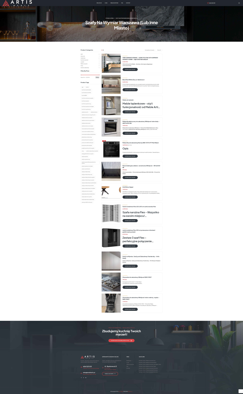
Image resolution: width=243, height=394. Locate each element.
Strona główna (110, 18)
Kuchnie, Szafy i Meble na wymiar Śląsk (147, 366)
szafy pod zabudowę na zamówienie (89, 182)
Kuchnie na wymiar (84, 59)
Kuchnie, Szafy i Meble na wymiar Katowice (148, 368)
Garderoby (83, 58)
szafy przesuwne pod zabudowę (88, 193)
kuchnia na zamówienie (86, 89)
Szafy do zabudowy (85, 67)
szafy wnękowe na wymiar (87, 196)
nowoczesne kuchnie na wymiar (88, 128)
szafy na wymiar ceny (86, 159)
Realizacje (128, 360)
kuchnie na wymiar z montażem (88, 106)
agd (82, 87)
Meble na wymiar (84, 63)
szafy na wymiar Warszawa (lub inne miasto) (88, 163)
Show (158, 50)
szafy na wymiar (85, 156)
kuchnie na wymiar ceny (86, 103)
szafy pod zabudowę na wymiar (88, 180)
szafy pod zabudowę (86, 171)
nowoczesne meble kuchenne (88, 131)
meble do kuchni (85, 112)
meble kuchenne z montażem (87, 125)
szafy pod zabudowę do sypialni (88, 177)
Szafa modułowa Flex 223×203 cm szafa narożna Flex (139, 206)
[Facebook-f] (81, 378)
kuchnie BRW (84, 95)
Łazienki (82, 61)
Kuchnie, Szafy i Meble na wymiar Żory (147, 360)
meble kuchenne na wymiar (87, 117)
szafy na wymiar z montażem (87, 166)
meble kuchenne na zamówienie (88, 120)
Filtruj (97, 77)
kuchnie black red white (86, 92)
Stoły (82, 65)
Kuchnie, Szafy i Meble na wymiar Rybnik (147, 362)
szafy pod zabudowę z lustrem (88, 185)
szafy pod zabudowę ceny (87, 174)
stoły (83, 150)
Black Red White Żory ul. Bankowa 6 (133, 79)
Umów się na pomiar (130, 69)
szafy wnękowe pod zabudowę (88, 199)
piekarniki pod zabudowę (87, 137)
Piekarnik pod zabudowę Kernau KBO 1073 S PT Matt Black (141, 142)
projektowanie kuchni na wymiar (88, 148)
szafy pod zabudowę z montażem (88, 188)
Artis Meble (120, 391)
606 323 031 (212, 3)
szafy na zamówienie (86, 168)
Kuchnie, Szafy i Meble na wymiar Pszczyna (148, 370)
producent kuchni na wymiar (87, 139)
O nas (127, 362)
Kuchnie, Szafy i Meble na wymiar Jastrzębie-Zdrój (150, 364)
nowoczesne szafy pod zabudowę (88, 134)
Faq (127, 366)
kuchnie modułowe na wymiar (87, 98)
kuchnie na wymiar (85, 100)
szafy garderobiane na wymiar (87, 153)
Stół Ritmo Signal (128, 187)
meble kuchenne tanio (86, 123)
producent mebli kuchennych (87, 142)
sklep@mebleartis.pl (89, 372)
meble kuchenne (94, 112)
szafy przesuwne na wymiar (87, 191)
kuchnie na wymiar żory (86, 109)
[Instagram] (83, 378)
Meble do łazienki (128, 100)
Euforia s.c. (130, 391)
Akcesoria (83, 56)
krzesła (87, 87)
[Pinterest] (86, 378)
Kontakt (128, 368)
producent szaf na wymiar (87, 145)
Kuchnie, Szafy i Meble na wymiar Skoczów (148, 372)
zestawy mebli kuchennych (87, 202)
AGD (82, 54)
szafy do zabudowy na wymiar (92, 150)
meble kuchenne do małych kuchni (88, 114)
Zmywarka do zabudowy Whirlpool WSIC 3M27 (137, 277)
